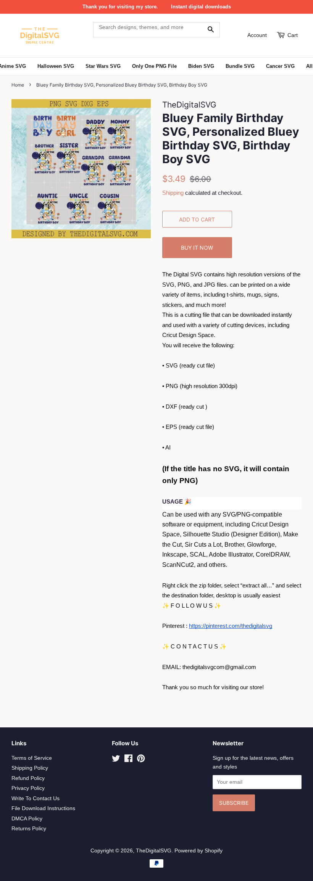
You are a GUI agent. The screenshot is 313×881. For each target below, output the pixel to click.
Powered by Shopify (198, 851)
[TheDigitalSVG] (47, 35)
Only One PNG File (154, 66)
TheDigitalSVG (153, 851)
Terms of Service (31, 758)
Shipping (173, 192)
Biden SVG (201, 66)
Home (17, 85)
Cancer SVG (280, 66)
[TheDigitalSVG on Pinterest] (141, 760)
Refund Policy (28, 778)
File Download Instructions (43, 808)
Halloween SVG (55, 66)
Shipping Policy (29, 768)
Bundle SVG (240, 66)
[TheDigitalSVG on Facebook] (128, 760)
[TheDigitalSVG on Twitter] (116, 760)
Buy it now (197, 247)
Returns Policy (28, 828)
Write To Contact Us (35, 798)
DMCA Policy (26, 819)
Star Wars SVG (103, 66)
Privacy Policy (28, 788)
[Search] (210, 29)
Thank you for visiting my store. (120, 7)
